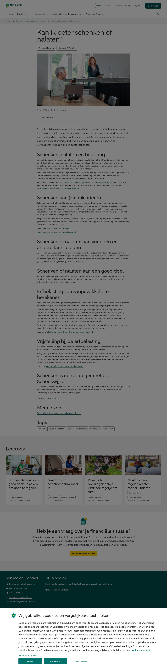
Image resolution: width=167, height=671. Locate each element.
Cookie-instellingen (80, 661)
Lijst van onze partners (27, 655)
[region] (83, 639)
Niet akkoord (55, 661)
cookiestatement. (140, 650)
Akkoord (30, 661)
